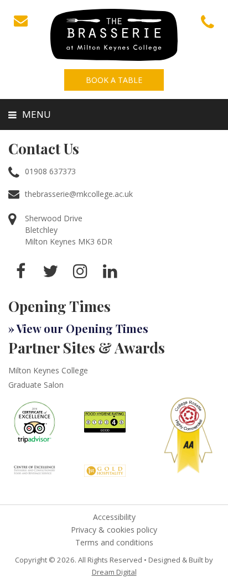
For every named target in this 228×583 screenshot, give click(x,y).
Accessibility (114, 517)
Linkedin (110, 271)
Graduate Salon (36, 384)
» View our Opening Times (78, 328)
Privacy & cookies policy (114, 529)
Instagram (80, 271)
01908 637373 (207, 22)
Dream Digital (114, 572)
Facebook (20, 271)
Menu (36, 114)
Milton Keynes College (48, 370)
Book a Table (114, 80)
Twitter (50, 271)
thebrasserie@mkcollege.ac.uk (79, 194)
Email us (20, 20)
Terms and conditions (114, 542)
